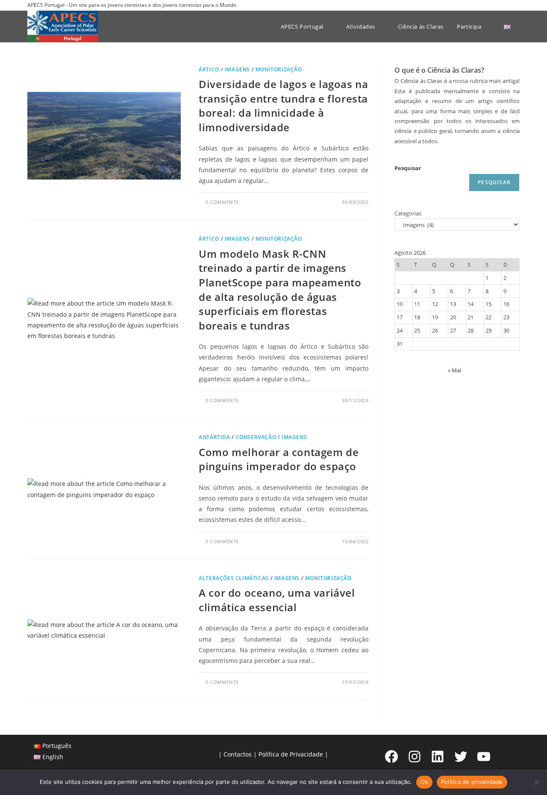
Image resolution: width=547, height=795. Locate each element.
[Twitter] (460, 756)
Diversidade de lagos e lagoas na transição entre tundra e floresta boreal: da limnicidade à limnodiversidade (283, 105)
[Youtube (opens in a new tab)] (516, 5)
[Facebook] (391, 756)
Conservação (256, 437)
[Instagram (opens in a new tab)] (498, 5)
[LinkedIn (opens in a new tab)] (507, 5)
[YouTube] (483, 756)
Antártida (214, 437)
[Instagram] (414, 756)
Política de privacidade (472, 781)
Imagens (237, 69)
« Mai (454, 370)
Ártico (209, 69)
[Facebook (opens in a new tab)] (488, 5)
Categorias (407, 213)
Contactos (238, 754)
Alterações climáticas (234, 578)
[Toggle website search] (522, 26)
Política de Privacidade (291, 754)
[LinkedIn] (437, 756)
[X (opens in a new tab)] (478, 5)
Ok (424, 781)
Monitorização (279, 69)
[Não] (536, 782)
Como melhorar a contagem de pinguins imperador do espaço (279, 459)
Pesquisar (407, 168)
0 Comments (222, 202)
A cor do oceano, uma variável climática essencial (277, 600)
